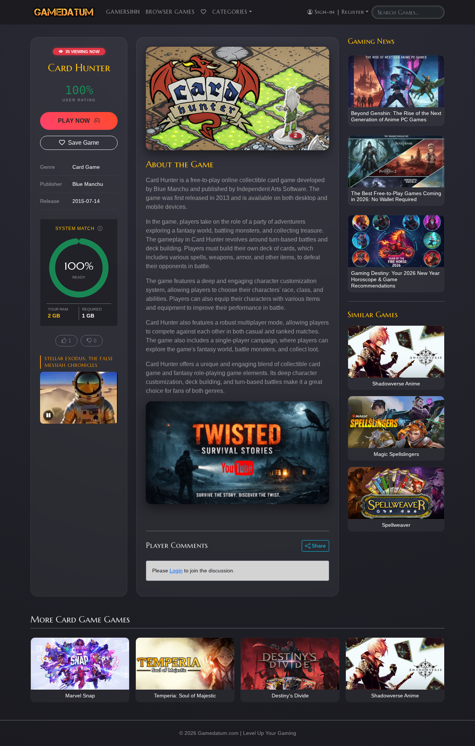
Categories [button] (230, 12)
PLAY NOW (74, 121)
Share (318, 546)
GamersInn (123, 12)
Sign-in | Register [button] (338, 12)
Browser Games (170, 12)
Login (176, 571)
